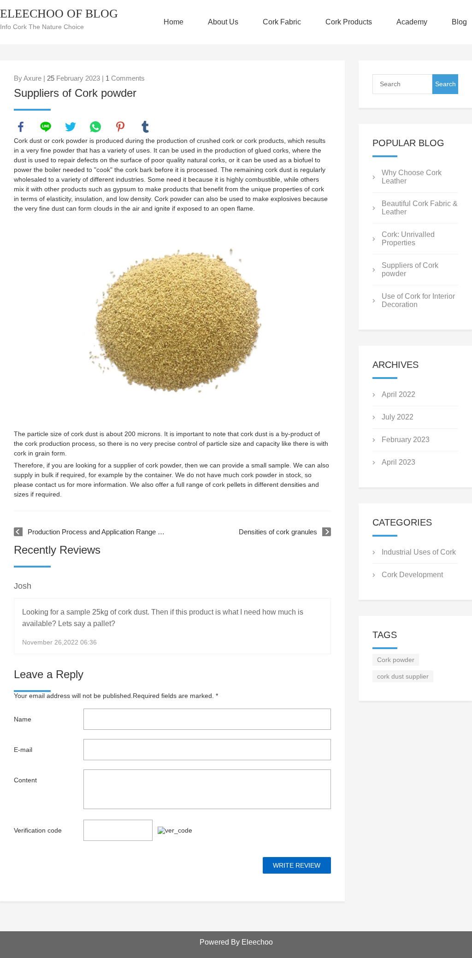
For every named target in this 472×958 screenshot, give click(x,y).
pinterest (120, 127)
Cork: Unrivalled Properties (408, 239)
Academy (411, 22)
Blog (459, 22)
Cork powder (395, 659)
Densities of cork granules (278, 532)
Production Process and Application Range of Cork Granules (97, 532)
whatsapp (95, 127)
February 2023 (406, 440)
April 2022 (398, 394)
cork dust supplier (403, 676)
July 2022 (397, 417)
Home (173, 22)
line (46, 127)
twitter (70, 127)
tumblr (145, 127)
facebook (21, 127)
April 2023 (398, 462)
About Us (223, 22)
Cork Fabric (282, 22)
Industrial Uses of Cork (419, 552)
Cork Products (348, 22)
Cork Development (412, 575)
